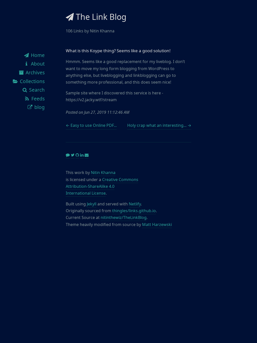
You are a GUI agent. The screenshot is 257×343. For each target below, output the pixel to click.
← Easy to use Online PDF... (91, 125)
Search (36, 89)
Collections (32, 81)
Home (37, 55)
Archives (34, 72)
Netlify (135, 204)
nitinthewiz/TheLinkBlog (124, 217)
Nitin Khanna (103, 172)
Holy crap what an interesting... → (159, 125)
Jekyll (91, 204)
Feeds (37, 98)
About (37, 63)
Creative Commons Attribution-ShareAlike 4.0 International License (102, 186)
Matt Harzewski (157, 224)
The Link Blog (100, 16)
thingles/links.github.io (134, 210)
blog (39, 107)
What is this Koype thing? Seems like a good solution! (118, 50)
